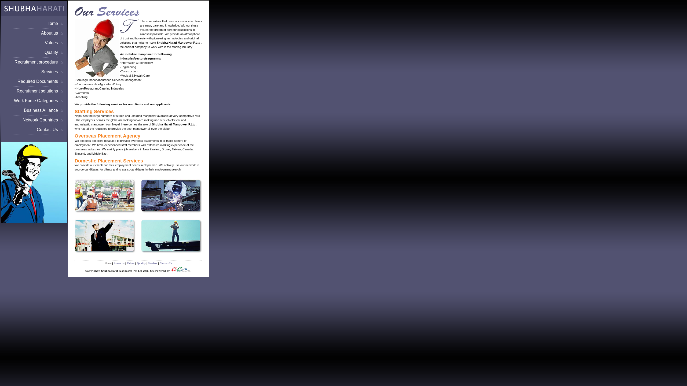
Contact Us (47, 129)
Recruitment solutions (37, 91)
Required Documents (37, 81)
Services (49, 71)
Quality (51, 52)
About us (49, 33)
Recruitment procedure (36, 62)
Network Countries (40, 120)
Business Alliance (41, 110)
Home (52, 23)
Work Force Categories (36, 100)
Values (51, 42)
